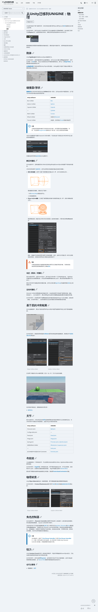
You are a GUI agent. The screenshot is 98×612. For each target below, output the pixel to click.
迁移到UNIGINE (7, 18)
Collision (46, 334)
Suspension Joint (61, 445)
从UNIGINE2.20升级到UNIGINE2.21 (12, 55)
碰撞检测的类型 (66, 484)
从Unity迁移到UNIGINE (10, 23)
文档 (22, 2)
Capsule (53, 107)
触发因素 (38, 156)
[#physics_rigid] (33, 53)
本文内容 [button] (81, 8)
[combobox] (86, 3)
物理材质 (80, 26)
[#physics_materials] (38, 477)
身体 (33, 61)
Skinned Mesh (64, 468)
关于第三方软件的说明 (9, 59)
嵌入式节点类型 (7, 41)
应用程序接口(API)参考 (9, 47)
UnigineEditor (7, 37)
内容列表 (6, 61)
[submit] (22, 13)
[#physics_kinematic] (36, 289)
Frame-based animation (60, 471)
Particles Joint (54, 451)
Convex (53, 114)
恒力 (79, 30)
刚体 (79, 10)
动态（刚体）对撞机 (83, 16)
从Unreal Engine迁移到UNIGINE (12, 20)
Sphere (53, 104)
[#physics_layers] (48, 305)
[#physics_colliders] (42, 87)
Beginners (30, 21)
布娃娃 (79, 24)
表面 (57, 484)
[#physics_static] (36, 161)
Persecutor (63, 525)
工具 (5, 39)
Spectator (57, 525)
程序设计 (9, 27)
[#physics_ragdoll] (36, 458)
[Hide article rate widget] (95, 605)
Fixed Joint (53, 435)
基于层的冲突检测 (82, 20)
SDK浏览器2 (6, 35)
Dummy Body (33, 193)
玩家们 (45, 525)
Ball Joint (53, 429)
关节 (79, 22)
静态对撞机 (81, 14)
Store (39, 2)
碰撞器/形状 (80, 12)
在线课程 (28, 2)
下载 (34, 2)
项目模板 (6, 43)
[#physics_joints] (33, 415)
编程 (5, 45)
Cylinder (53, 110)
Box (52, 101)
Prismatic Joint (55, 442)
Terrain (62, 120)
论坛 (17, 2)
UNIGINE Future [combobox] (7, 8)
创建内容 (6, 51)
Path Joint (53, 448)
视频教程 (6, 31)
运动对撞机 (81, 18)
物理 (8, 29)
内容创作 (9, 25)
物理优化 (30, 410)
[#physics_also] (36, 564)
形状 (69, 283)
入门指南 (6, 16)
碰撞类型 (38, 169)
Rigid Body (68, 61)
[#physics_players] (41, 517)
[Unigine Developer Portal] (8, 3)
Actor (68, 525)
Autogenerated (42, 130)
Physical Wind (41, 560)
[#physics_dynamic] (43, 273)
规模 (49, 266)
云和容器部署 (7, 53)
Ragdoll (37, 467)
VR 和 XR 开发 (7, 49)
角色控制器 (80, 28)
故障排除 (6, 57)
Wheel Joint (57, 117)
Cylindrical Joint (63, 442)
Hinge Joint (54, 438)
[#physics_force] (33, 549)
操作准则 (6, 33)
